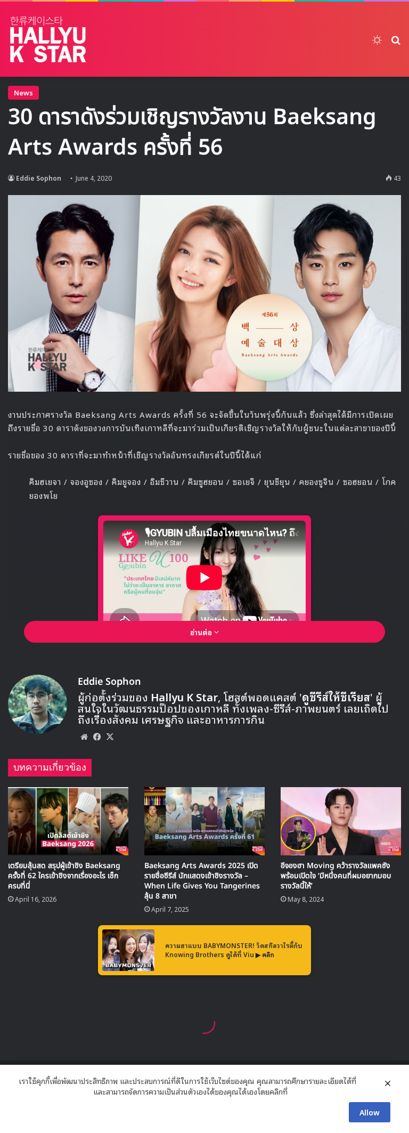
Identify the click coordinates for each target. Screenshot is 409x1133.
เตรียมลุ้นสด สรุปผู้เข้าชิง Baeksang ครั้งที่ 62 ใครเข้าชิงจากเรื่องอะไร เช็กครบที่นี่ (64, 876)
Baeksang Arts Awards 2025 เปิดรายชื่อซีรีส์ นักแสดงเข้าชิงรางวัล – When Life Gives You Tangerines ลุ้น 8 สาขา (202, 881)
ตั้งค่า (298, 1091)
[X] (109, 736)
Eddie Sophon (38, 178)
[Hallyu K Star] (48, 39)
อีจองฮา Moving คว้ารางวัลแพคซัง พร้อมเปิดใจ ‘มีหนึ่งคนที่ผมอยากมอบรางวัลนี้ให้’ (336, 876)
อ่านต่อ (202, 632)
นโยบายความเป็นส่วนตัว (55, 1091)
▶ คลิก (265, 954)
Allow (369, 1112)
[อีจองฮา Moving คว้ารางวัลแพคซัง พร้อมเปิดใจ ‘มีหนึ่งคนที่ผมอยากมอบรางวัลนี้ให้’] (341, 821)
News (23, 92)
